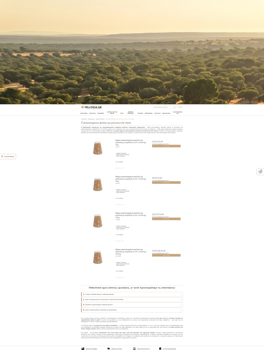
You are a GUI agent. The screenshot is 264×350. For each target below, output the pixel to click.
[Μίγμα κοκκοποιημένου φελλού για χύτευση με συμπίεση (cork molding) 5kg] (97, 190)
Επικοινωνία (149, 113)
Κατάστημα (84, 113)
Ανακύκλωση (166, 113)
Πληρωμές (100, 113)
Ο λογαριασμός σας (177, 112)
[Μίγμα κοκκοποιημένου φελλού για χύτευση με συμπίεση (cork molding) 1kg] (97, 154)
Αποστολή (92, 113)
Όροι (121, 113)
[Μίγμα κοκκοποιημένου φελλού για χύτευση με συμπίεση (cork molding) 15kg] (97, 227)
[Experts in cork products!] (106, 108)
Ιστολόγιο (157, 113)
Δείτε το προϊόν (166, 146)
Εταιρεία (140, 113)
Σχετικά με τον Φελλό (112, 112)
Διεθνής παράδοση (130, 112)
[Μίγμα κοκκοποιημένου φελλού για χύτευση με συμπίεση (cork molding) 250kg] (97, 263)
